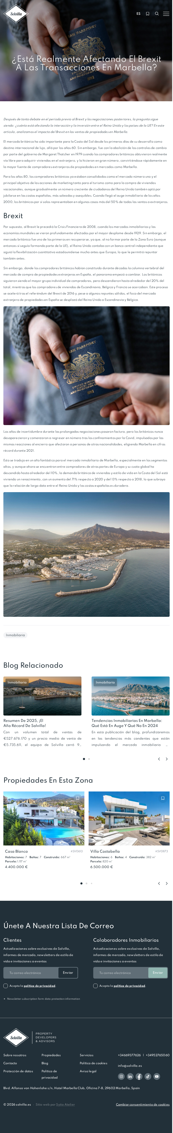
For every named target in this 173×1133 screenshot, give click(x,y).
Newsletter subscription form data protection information (41, 999)
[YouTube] (156, 1076)
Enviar (68, 972)
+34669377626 (129, 1055)
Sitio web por (55, 1104)
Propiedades (51, 1055)
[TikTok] (148, 1076)
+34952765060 (158, 1055)
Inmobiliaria (15, 635)
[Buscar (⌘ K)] (157, 13)
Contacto (10, 1063)
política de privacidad (39, 986)
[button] (77, 851)
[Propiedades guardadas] (147, 13)
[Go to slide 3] (91, 883)
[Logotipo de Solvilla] (86, 1037)
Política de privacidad (50, 1074)
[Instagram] (121, 1076)
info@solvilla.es (130, 1065)
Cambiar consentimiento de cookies (143, 1104)
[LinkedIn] (130, 1076)
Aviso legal (88, 1071)
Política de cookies (93, 1063)
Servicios (86, 1055)
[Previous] (159, 759)
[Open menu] (166, 13)
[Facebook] (139, 1076)
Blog (45, 1063)
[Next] (167, 759)
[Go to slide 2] (89, 759)
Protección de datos (18, 1071)
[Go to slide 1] (83, 759)
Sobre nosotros (14, 1055)
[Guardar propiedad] (77, 798)
